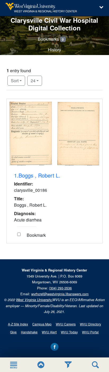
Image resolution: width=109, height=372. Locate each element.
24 (36, 80)
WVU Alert (49, 332)
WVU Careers (66, 324)
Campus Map (42, 324)
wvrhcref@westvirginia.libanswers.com (60, 293)
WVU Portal (90, 332)
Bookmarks (51, 39)
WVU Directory (90, 324)
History (54, 50)
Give (13, 332)
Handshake (29, 332)
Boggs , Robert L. (39, 175)
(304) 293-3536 (60, 288)
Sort (15, 81)
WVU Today (69, 332)
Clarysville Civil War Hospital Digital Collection (54, 24)
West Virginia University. (34, 299)
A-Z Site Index (18, 324)
